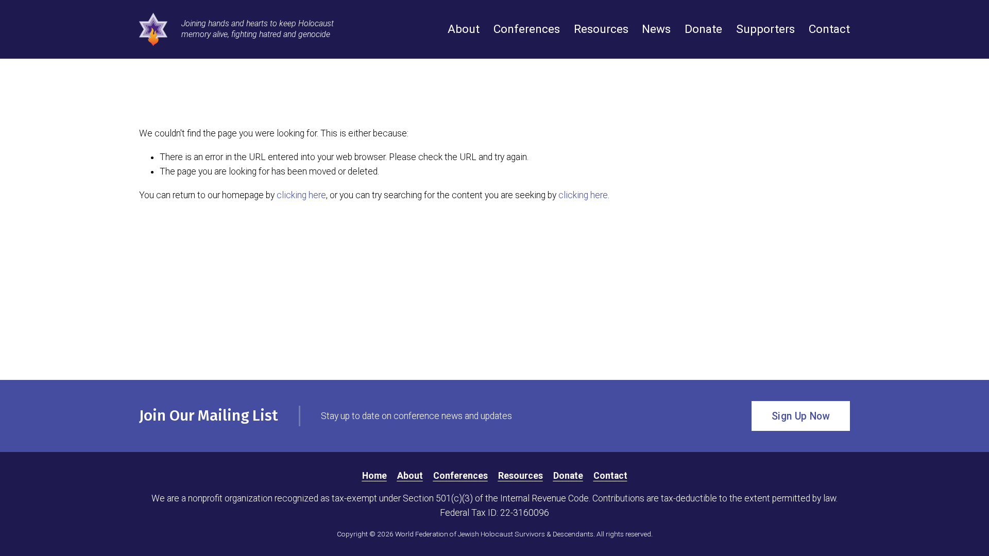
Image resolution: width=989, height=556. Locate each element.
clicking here (301, 195)
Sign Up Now (801, 416)
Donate (703, 29)
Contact (829, 29)
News (656, 29)
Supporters (765, 29)
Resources (601, 29)
